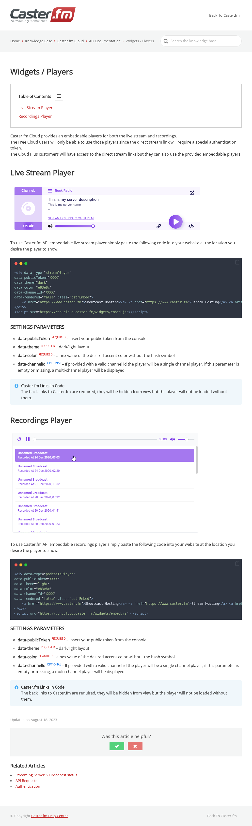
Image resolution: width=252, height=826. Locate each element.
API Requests (26, 780)
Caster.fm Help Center (49, 815)
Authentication (28, 786)
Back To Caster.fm (224, 15)
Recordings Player (35, 116)
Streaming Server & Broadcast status (46, 774)
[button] (237, 262)
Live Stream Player (35, 107)
